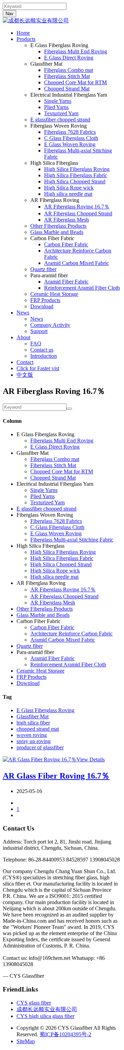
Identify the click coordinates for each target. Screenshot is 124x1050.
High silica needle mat (68, 194)
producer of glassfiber (40, 747)
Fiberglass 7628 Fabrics (70, 132)
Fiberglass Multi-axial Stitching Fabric (71, 540)
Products (26, 39)
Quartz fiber (43, 269)
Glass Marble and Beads (56, 232)
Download (41, 306)
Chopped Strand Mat (67, 89)
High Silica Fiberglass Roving (77, 169)
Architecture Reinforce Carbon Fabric (71, 633)
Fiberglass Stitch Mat (67, 76)
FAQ (35, 343)
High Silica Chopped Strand (74, 181)
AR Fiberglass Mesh (66, 220)
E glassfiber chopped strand (60, 119)
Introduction (43, 356)
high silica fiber (33, 723)
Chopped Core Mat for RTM (75, 82)
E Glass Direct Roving (68, 58)
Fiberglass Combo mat (68, 70)
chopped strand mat (38, 729)
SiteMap (26, 1041)
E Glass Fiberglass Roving (45, 710)
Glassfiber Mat (33, 716)
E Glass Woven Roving (69, 144)
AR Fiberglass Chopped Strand (78, 213)
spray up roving (34, 741)
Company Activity (50, 325)
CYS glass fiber (34, 1003)
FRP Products (45, 300)
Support (39, 331)
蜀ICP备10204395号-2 (65, 1034)
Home (23, 33)
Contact (25, 362)
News (23, 312)
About (23, 337)
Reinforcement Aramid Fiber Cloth (82, 288)
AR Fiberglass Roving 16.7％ (77, 207)
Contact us (41, 350)
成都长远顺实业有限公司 (47, 1009)
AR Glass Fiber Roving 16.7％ (56, 775)
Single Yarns (57, 101)
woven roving (32, 735)
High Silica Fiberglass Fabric (75, 175)
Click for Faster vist (38, 368)
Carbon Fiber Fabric (66, 244)
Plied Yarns (56, 107)
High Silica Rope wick (69, 188)
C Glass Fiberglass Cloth (71, 138)
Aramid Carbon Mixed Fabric (76, 263)
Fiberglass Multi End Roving (75, 51)
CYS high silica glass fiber (45, 1016)
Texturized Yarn (61, 113)
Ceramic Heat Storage (54, 294)
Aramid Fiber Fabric (66, 282)
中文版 (25, 375)
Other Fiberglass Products (58, 226)
